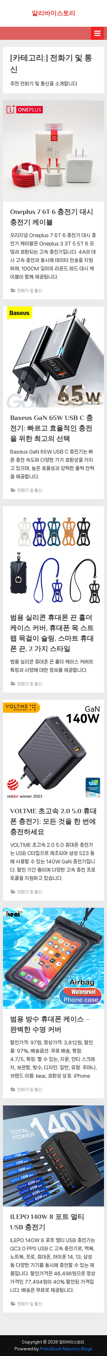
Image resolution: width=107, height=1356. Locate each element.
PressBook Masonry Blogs (66, 1349)
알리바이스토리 (53, 13)
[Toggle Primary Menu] (97, 33)
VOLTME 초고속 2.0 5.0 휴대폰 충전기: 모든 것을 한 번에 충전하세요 (53, 821)
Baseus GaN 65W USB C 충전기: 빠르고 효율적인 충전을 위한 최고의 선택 (51, 428)
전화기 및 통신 (29, 290)
